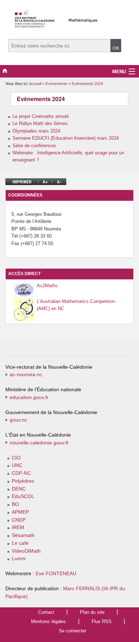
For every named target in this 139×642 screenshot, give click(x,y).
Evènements (57, 83)
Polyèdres (23, 481)
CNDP (19, 520)
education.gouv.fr (29, 397)
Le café (20, 543)
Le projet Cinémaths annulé (40, 116)
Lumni (19, 558)
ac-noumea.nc (26, 374)
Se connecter (72, 630)
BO (15, 504)
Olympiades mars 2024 (36, 131)
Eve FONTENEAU (56, 573)
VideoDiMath (26, 551)
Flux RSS (102, 621)
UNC (17, 465)
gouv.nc (18, 420)
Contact (46, 612)
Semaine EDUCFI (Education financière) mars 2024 (65, 138)
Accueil (35, 83)
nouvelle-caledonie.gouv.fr (39, 443)
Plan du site (92, 612)
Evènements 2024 (87, 83)
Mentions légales (48, 621)
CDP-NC (21, 473)
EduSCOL (23, 496)
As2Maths (47, 285)
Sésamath (23, 535)
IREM (18, 527)
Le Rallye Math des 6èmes (40, 123)
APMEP (20, 512)
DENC (19, 489)
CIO (16, 458)
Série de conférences (34, 145)
